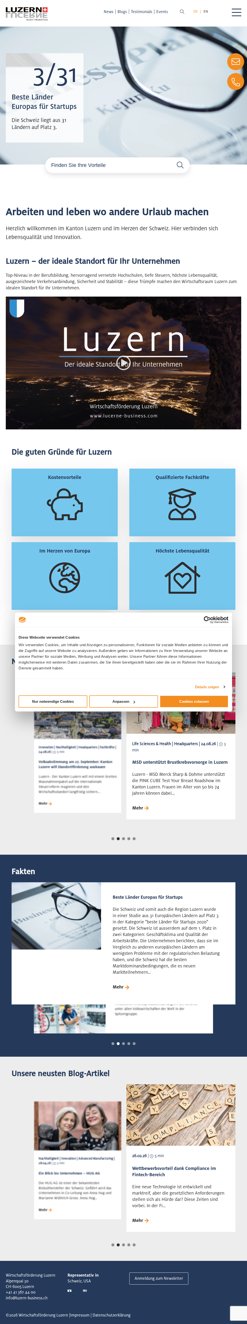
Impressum (79, 1315)
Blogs (122, 11)
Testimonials (141, 11)
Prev (51, 759)
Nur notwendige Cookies (53, 701)
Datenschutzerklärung (111, 1315)
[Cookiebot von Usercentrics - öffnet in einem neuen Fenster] (207, 619)
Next (196, 759)
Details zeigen (207, 687)
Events (162, 11)
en (206, 11)
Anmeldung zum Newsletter (159, 1278)
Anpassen (120, 701)
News (108, 11)
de (195, 11)
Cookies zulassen (194, 701)
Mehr (43, 803)
